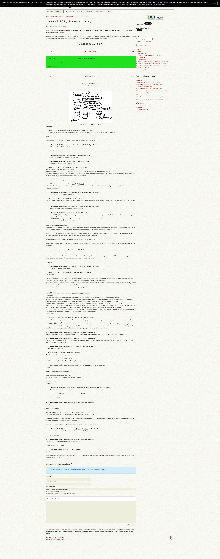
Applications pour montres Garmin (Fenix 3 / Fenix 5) (152, 66)
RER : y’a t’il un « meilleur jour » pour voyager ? (149, 99)
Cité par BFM (139, 80)
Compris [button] (213, 3)
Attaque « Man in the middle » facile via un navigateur (153, 61)
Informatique (139, 107)
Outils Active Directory (144, 68)
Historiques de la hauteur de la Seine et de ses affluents (152, 63)
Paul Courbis (63, 26)
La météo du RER (68, 16)
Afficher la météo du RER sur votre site (146, 93)
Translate (148, 41)
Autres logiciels (142, 70)
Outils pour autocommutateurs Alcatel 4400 (149, 55)
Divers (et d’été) (69, 11)
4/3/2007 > (132, 52)
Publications (139, 49)
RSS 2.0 (68, 539)
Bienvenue (50, 11)
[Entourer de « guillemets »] (58, 499)
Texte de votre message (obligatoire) (55, 491)
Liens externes (88, 11)
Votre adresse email (51, 481)
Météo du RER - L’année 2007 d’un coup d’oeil (149, 88)
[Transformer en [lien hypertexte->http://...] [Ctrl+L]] (52, 499)
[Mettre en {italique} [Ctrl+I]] (50, 499)
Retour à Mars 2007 (90, 52)
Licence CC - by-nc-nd (142, 109)
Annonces (79, 11)
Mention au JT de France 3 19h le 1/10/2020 (148, 82)
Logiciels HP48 (142, 59)
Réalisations (59, 11)
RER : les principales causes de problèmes (147, 95)
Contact (109, 11)
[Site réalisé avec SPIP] (171, 539)
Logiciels (60, 16)
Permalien (90, 86)
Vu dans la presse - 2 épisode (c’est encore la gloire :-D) (151, 91)
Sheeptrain (84, 124)
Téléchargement (99, 11)
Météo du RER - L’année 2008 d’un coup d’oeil (149, 84)
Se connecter (56, 539)
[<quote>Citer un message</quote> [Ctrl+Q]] (55, 499)
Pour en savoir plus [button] (159, 4)
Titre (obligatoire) (50, 486)
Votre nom (48, 476)
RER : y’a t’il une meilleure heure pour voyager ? (149, 97)
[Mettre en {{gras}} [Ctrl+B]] (47, 499)
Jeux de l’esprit (142, 53)
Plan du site (49, 539)
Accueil (47, 16)
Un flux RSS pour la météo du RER (145, 86)
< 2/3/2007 (50, 52)
